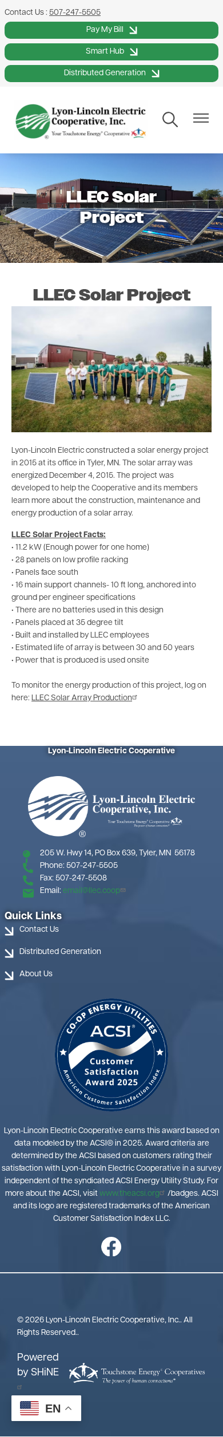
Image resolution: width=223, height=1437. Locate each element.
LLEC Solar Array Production (81, 698)
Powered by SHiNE (38, 1365)
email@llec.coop (91, 891)
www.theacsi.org (129, 1194)
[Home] (81, 120)
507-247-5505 (75, 13)
